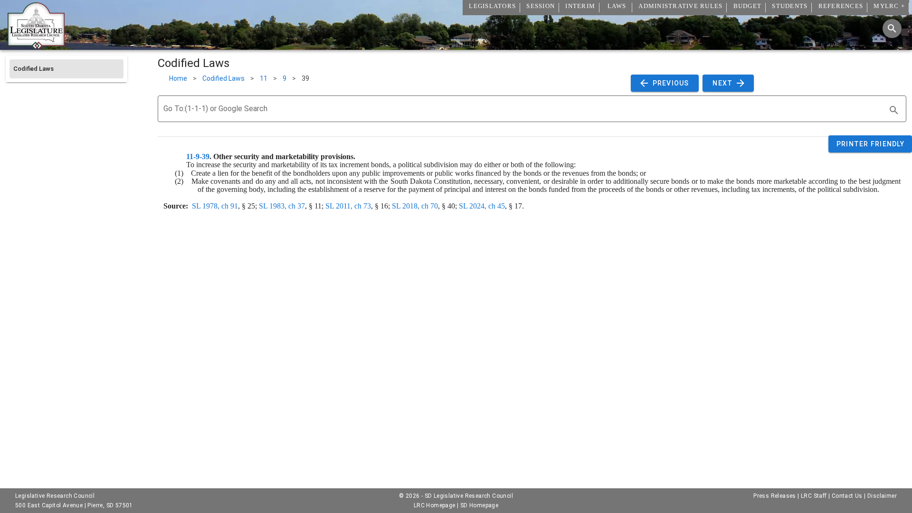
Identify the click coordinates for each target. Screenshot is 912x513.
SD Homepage (479, 505)
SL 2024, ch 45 (482, 206)
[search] (894, 110)
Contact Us (847, 496)
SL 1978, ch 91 (215, 206)
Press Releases (774, 496)
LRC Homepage (435, 505)
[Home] (36, 46)
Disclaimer (882, 496)
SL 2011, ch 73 (348, 206)
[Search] (892, 28)
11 (263, 78)
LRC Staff (814, 496)
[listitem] (67, 68)
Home (178, 78)
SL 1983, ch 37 (282, 206)
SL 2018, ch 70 (415, 206)
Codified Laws (223, 78)
